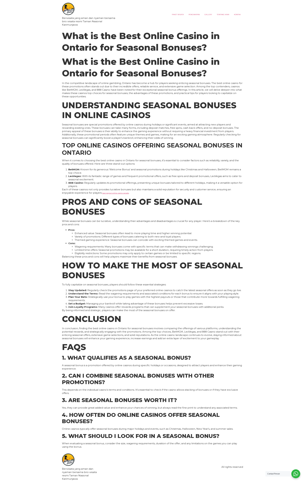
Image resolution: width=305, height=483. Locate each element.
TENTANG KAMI (223, 14)
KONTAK (237, 14)
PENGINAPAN (194, 14)
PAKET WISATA (178, 14)
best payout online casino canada (115, 193)
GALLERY (208, 14)
